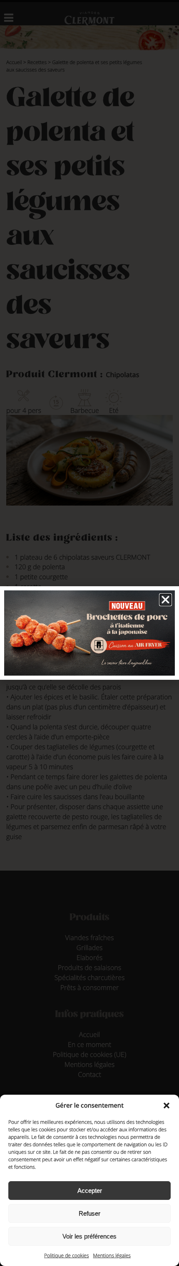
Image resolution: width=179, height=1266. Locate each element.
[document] (89, 633)
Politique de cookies (66, 1255)
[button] (166, 1105)
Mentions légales (112, 1255)
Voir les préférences (89, 1236)
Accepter (89, 1190)
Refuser (89, 1213)
